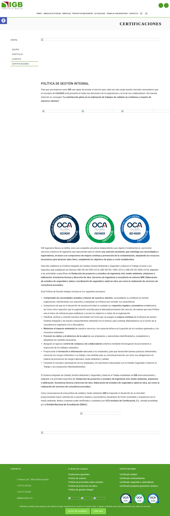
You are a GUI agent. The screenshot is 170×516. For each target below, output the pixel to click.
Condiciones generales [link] (79, 474)
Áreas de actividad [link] (52, 13)
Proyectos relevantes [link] (82, 13)
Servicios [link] (66, 13)
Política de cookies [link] (77, 478)
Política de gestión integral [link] (80, 489)
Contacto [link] (133, 13)
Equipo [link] (15, 49)
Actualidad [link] (99, 13)
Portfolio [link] (17, 54)
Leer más (98, 511)
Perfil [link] (39, 13)
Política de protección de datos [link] (82, 486)
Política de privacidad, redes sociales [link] (85, 482)
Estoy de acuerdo (77, 511)
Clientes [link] (16, 59)
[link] (3, 20)
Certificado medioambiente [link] (132, 478)
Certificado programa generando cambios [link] (139, 486)
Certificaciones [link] (20, 64)
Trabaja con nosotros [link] (117, 13)
